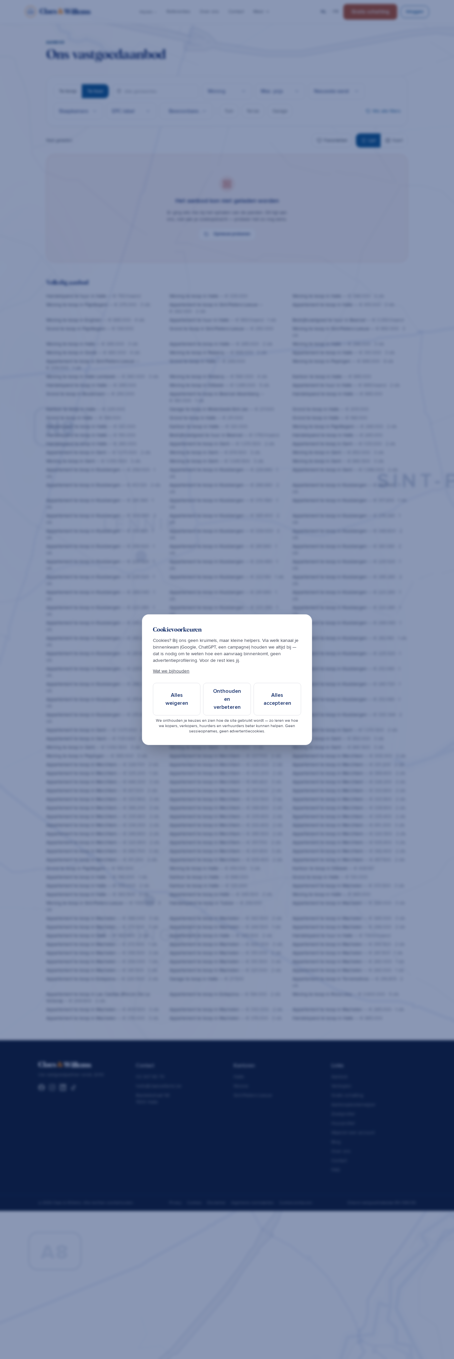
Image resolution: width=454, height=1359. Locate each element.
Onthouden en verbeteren (227, 699)
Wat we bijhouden (171, 671)
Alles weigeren (177, 699)
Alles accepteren (277, 699)
